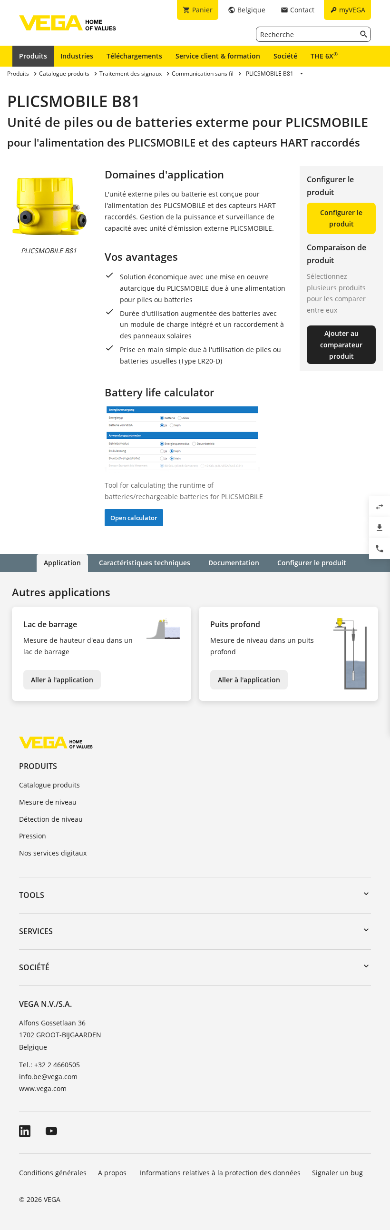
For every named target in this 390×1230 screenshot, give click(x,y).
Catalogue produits (49, 784)
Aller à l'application (62, 679)
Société (285, 55)
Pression (32, 835)
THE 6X (324, 55)
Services (36, 931)
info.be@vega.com (48, 1076)
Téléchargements (134, 55)
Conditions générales (53, 1172)
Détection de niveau (51, 819)
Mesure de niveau (48, 802)
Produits (33, 55)
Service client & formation (218, 55)
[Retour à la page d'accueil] (56, 742)
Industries (76, 55)
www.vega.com (43, 1088)
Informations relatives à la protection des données (220, 1172)
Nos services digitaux (53, 852)
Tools (31, 895)
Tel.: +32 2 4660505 (49, 1064)
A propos (113, 1172)
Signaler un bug (337, 1172)
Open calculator (133, 517)
